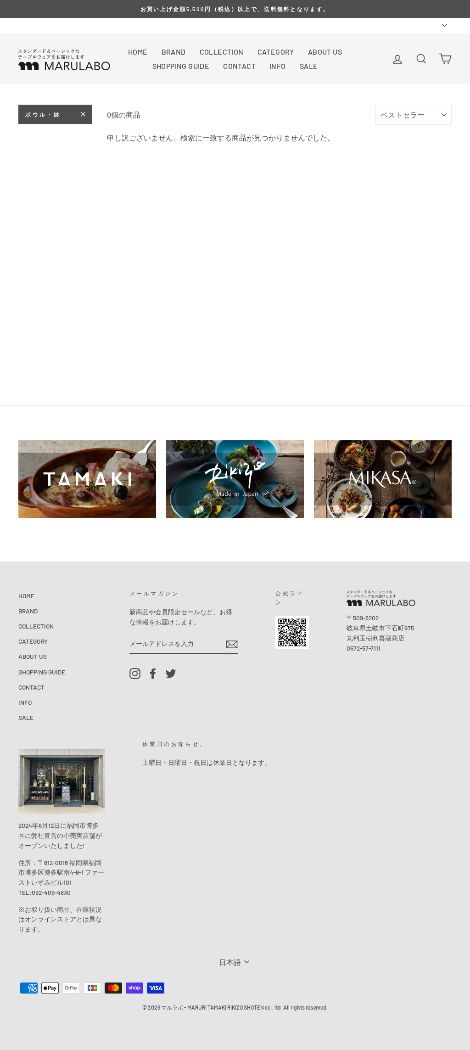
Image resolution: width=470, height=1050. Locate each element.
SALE (309, 66)
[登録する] (232, 644)
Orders (27, 25)
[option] (235, 9)
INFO (277, 66)
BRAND (174, 51)
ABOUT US (325, 51)
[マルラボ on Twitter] (170, 673)
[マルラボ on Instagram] (134, 673)
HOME (138, 51)
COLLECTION (222, 51)
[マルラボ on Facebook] (152, 673)
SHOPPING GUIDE (181, 66)
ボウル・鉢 (43, 114)
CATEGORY (275, 51)
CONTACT (239, 66)
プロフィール (65, 25)
